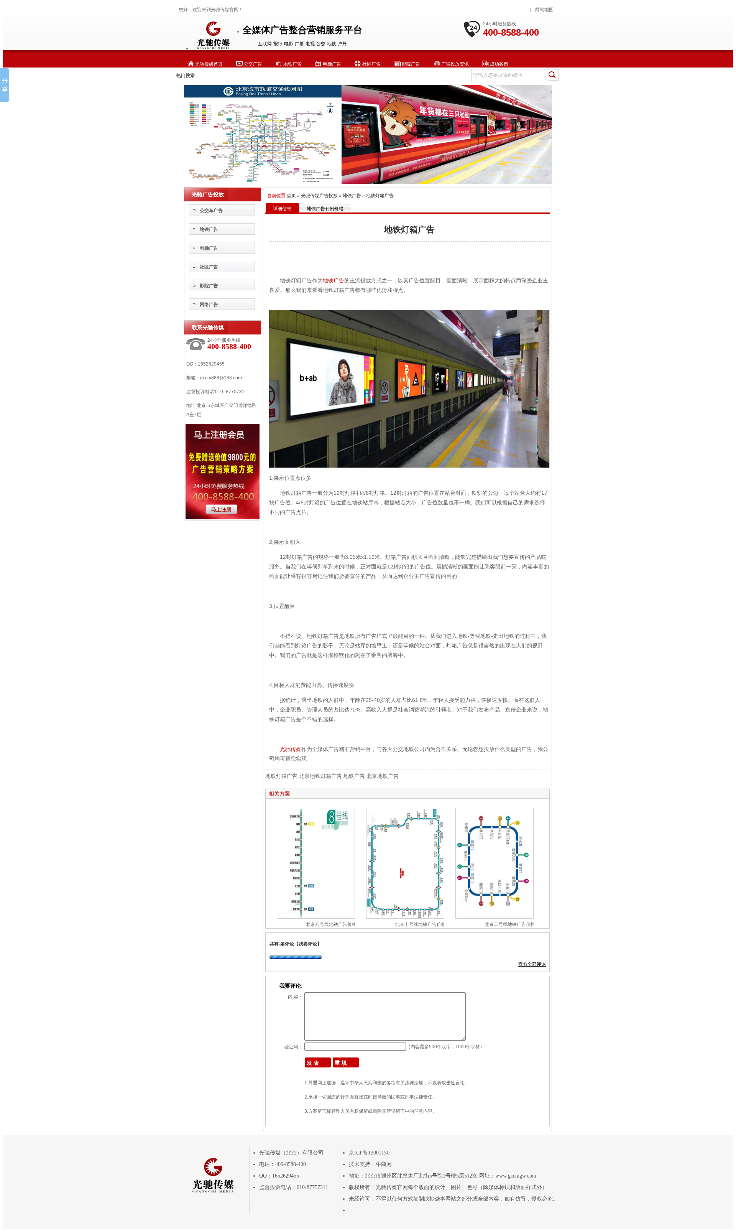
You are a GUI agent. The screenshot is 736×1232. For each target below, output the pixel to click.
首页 (291, 195)
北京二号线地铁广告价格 (510, 924)
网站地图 (544, 9)
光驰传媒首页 (209, 64)
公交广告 (253, 64)
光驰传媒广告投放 (319, 195)
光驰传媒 (290, 749)
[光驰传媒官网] (213, 48)
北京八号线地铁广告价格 (331, 924)
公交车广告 (211, 210)
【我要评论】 (308, 944)
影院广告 (411, 64)
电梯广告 (332, 64)
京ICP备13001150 (369, 1153)
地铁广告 (292, 64)
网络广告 (209, 304)
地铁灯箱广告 (380, 195)
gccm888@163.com (221, 377)
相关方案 (279, 794)
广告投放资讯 (455, 64)
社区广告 (371, 64)
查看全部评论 (532, 964)
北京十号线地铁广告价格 (420, 924)
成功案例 (499, 64)
